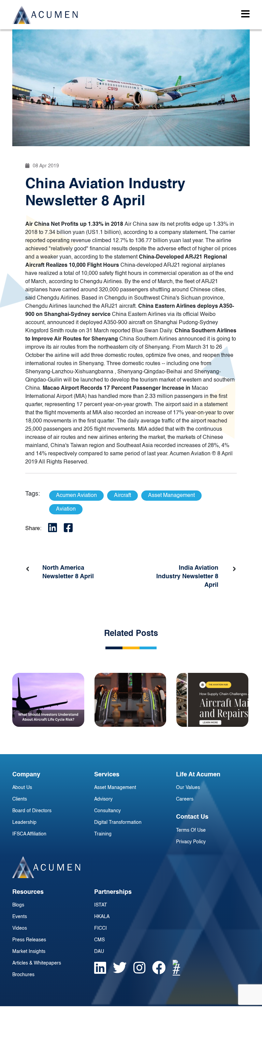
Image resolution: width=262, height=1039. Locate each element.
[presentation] (27, 569)
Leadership (24, 822)
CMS (99, 940)
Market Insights (28, 951)
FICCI (100, 928)
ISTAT (100, 905)
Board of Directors (32, 810)
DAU (99, 951)
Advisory (103, 799)
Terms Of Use (191, 830)
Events (19, 916)
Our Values (188, 787)
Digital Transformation (118, 822)
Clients (19, 799)
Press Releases (29, 940)
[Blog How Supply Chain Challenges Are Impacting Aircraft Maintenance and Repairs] (212, 700)
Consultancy (107, 810)
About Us (22, 787)
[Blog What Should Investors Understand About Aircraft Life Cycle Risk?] (48, 700)
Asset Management (115, 787)
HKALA (102, 916)
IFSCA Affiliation (29, 834)
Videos (19, 928)
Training (103, 834)
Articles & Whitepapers (36, 963)
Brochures (23, 974)
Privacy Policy (191, 842)
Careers (184, 799)
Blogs (18, 905)
